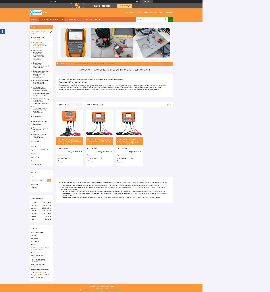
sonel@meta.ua (41, 272)
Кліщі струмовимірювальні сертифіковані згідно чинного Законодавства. (40, 110)
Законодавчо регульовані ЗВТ (50, 19)
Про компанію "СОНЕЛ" (74, 19)
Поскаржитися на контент (97, 290)
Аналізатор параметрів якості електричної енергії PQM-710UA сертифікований (98, 141)
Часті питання (36, 164)
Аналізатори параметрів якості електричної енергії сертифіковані (40, 45)
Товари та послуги (66, 63)
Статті (33, 146)
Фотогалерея (35, 161)
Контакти (89, 19)
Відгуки (33, 153)
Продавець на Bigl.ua (101, 288)
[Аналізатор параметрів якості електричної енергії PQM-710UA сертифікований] (99, 123)
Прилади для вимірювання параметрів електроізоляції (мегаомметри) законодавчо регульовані (38, 55)
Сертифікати (35, 157)
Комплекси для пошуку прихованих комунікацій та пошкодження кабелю (41, 101)
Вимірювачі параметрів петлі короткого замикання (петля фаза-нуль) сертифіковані (41, 74)
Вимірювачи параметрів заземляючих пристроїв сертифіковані (41, 65)
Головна (34, 19)
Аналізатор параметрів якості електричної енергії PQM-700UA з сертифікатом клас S (69, 141)
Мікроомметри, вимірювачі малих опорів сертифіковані (40, 88)
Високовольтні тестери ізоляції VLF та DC (41, 94)
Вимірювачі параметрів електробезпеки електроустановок (41, 82)
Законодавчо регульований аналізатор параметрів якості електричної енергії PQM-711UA (128, 141)
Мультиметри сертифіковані (38, 117)
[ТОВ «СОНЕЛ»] (36, 12)
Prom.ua (111, 286)
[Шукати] (165, 19)
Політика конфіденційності (114, 290)
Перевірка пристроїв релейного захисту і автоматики (40, 123)
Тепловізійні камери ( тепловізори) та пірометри (40, 129)
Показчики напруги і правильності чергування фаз (40, 136)
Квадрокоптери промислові (38, 38)
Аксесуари (36, 141)
